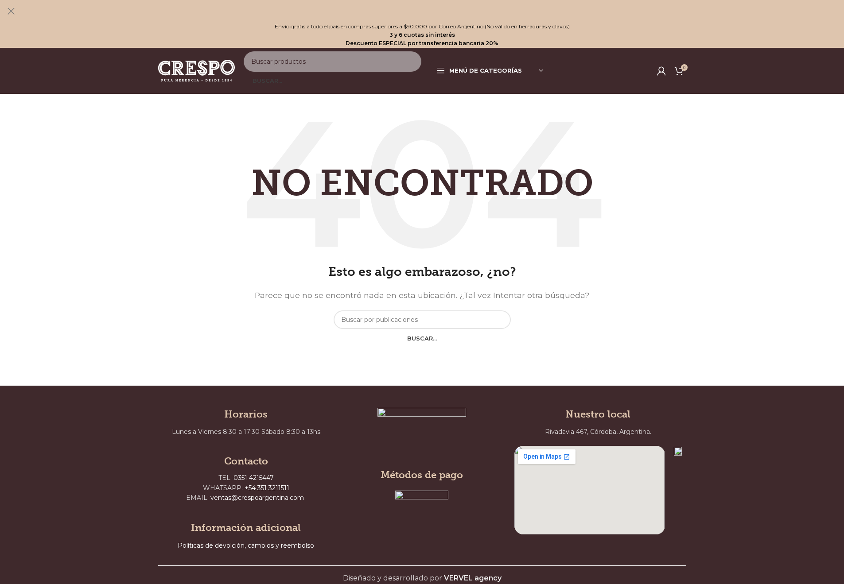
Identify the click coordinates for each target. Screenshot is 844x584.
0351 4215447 (253, 478)
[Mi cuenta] (661, 71)
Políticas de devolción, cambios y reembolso (246, 545)
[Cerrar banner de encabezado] (11, 11)
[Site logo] (196, 70)
